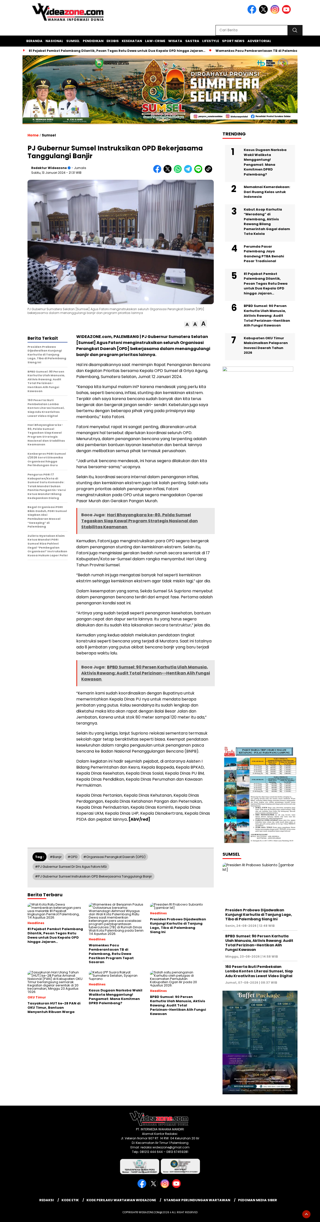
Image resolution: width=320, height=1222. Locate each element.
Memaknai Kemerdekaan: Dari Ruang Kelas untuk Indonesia (267, 192)
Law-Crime (155, 41)
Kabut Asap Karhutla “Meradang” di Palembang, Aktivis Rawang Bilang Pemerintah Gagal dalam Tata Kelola (267, 221)
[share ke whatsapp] (179, 172)
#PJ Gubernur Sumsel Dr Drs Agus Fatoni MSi (71, 866)
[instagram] (275, 13)
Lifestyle (210, 41)
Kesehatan (132, 41)
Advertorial (259, 41)
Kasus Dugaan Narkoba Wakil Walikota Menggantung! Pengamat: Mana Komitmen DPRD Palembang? (265, 162)
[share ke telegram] (189, 172)
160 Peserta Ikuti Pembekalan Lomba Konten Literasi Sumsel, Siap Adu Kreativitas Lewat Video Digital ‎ (259, 971)
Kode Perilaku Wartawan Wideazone (121, 1200)
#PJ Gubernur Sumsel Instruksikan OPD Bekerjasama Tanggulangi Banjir (93, 876)
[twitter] (264, 13)
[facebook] (253, 13)
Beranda (34, 41)
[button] (187, 324)
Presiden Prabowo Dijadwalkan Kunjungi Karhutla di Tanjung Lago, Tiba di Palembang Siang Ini (258, 915)
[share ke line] (199, 172)
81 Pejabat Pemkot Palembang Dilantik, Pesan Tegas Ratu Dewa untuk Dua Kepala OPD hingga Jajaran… (117, 51)
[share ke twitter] (169, 172)
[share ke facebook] (158, 172)
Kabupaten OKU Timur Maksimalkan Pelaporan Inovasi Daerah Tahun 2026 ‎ (266, 345)
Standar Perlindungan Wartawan (197, 1200)
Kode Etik (70, 1200)
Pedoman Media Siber (257, 1200)
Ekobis (112, 41)
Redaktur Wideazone (49, 168)
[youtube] (287, 13)
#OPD (73, 856)
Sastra (192, 41)
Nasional (54, 41)
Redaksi (46, 1200)
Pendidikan (93, 41)
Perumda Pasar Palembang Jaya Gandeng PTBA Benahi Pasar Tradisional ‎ (264, 254)
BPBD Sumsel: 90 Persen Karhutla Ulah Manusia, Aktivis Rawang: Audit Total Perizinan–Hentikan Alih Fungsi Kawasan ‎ (267, 315)
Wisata (175, 41)
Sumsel (73, 41)
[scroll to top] (306, 1214)
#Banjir (56, 856)
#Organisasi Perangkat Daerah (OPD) (114, 856)
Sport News (233, 41)
